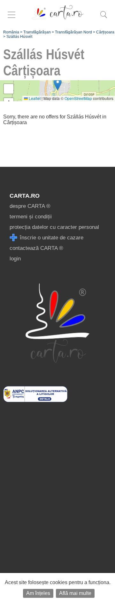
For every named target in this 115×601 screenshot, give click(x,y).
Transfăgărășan (37, 32)
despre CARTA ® (30, 206)
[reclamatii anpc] (35, 400)
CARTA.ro (25, 196)
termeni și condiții (31, 217)
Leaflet (34, 98)
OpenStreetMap (78, 98)
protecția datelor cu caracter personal (54, 227)
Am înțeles (38, 593)
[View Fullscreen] (8, 89)
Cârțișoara (105, 32)
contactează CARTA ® (36, 248)
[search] (103, 18)
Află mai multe (75, 593)
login (15, 259)
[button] (58, 84)
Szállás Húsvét (19, 36)
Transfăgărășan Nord (73, 32)
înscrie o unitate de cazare (50, 238)
